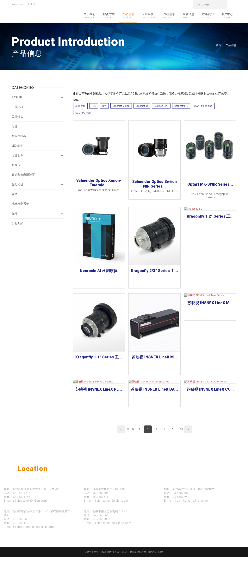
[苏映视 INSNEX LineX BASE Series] (155, 381)
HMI (104, 105)
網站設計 (152, 552)
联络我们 (208, 15)
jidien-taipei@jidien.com (31, 500)
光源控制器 (19, 136)
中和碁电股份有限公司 (42, 16)
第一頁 (130, 429)
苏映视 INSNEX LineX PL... (98, 389)
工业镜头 (17, 116)
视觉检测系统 (20, 204)
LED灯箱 (17, 145)
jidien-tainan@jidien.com (111, 500)
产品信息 (128, 15)
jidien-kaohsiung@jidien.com (34, 526)
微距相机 (17, 184)
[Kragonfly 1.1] (99, 322)
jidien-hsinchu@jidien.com (193, 500)
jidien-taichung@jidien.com (113, 522)
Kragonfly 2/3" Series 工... (154, 270)
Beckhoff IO (142, 105)
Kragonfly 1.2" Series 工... (210, 216)
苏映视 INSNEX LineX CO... (210, 389)
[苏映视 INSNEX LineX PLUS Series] (99, 381)
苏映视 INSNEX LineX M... (154, 357)
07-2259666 (20, 519)
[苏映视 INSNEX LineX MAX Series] (210, 295)
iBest (160, 552)
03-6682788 (181, 492)
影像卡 (16, 165)
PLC (93, 105)
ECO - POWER (83, 112)
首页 (218, 45)
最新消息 (188, 15)
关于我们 (89, 15)
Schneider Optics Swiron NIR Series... (154, 184)
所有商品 (17, 223)
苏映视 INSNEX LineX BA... (154, 389)
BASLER (17, 97)
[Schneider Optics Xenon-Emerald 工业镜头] (99, 148)
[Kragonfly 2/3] (155, 236)
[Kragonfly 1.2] (210, 208)
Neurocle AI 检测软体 (99, 270)
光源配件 (17, 155)
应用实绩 (149, 15)
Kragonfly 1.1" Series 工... (98, 357)
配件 (14, 213)
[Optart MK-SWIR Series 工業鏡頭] (210, 150)
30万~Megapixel (203, 105)
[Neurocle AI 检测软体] (99, 236)
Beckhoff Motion (121, 105)
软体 (14, 194)
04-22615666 (101, 515)
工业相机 (17, 107)
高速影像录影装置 (23, 175)
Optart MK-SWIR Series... (210, 184)
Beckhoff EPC (161, 105)
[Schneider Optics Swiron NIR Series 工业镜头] (155, 148)
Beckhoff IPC (181, 105)
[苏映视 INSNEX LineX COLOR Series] (210, 381)
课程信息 (169, 15)
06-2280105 (100, 492)
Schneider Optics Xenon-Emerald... (98, 182)
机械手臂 (80, 105)
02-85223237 (21, 492)
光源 (14, 126)
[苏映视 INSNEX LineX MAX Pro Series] (155, 322)
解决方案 (109, 15)
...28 (180, 429)
